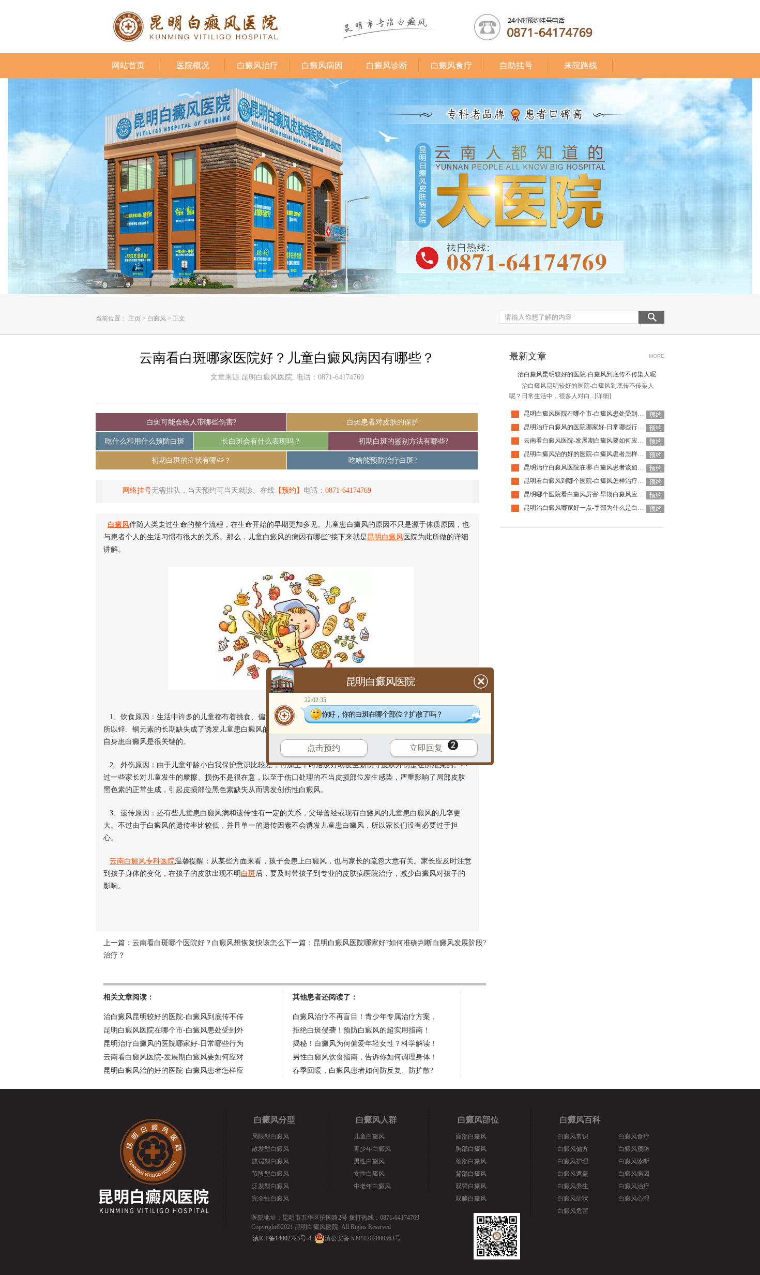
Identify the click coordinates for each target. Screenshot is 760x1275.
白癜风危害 (572, 1211)
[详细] (603, 396)
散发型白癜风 (270, 1148)
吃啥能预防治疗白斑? (382, 460)
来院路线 (580, 65)
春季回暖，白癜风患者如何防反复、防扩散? (363, 1070)
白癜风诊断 (386, 65)
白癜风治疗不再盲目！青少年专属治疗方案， (365, 1017)
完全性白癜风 (270, 1198)
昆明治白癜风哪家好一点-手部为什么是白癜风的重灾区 (599, 507)
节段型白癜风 (270, 1173)
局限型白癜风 (270, 1136)
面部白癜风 (471, 1136)
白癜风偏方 (572, 1148)
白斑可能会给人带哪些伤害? (191, 422)
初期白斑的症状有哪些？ (191, 460)
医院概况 (192, 65)
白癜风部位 (478, 1119)
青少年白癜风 (372, 1148)
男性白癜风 (369, 1161)
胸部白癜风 (471, 1148)
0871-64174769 (348, 490)
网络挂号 (137, 490)
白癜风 (156, 318)
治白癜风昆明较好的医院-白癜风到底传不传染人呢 (587, 374)
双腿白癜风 (471, 1198)
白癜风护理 (572, 1161)
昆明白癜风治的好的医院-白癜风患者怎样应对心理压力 (599, 454)
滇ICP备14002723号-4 (282, 1238)
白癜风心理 (633, 1198)
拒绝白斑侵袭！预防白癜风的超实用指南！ (361, 1030)
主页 (134, 318)
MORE (656, 356)
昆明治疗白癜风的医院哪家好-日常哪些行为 (173, 1044)
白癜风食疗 (451, 65)
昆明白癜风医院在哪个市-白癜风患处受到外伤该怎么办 (599, 413)
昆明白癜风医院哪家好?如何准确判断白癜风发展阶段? (399, 943)
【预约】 (289, 490)
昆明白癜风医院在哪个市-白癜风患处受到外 (173, 1030)
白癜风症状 (572, 1198)
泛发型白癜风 (270, 1186)
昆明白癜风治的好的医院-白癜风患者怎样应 (173, 1070)
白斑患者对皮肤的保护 (382, 422)
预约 (655, 414)
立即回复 (426, 747)
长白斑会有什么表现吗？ (261, 441)
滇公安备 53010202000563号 (363, 1238)
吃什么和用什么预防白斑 (145, 441)
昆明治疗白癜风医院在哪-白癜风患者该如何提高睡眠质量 (602, 467)
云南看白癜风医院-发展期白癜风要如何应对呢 (587, 440)
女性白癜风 (369, 1173)
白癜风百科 (580, 1119)
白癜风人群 (376, 1119)
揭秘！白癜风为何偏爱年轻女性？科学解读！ (365, 1044)
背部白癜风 (471, 1173)
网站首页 (128, 65)
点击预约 (323, 747)
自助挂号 (516, 65)
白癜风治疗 (257, 65)
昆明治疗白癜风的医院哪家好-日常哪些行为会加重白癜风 (602, 427)
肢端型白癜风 (270, 1161)
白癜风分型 (274, 1119)
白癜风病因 (322, 65)
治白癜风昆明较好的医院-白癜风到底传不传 (173, 1017)
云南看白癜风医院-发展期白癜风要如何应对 (173, 1057)
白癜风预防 (633, 1148)
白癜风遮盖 (572, 1173)
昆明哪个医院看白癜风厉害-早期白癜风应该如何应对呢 (599, 494)
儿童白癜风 (369, 1136)
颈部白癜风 (471, 1161)
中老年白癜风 (372, 1186)
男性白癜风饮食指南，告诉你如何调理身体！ (365, 1057)
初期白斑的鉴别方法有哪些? (403, 441)
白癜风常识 (572, 1136)
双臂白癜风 (471, 1186)
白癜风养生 (572, 1186)
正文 (179, 318)
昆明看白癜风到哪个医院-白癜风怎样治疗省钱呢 (590, 480)
